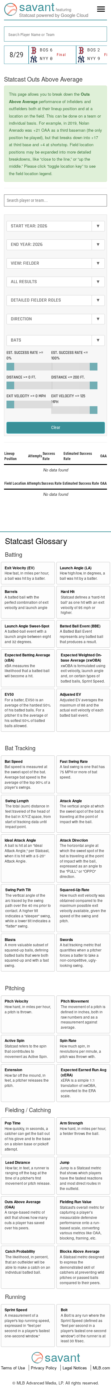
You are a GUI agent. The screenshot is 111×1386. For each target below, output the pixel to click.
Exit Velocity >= (26, 396)
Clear (55, 427)
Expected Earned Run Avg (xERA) (83, 1072)
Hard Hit (68, 591)
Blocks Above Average (80, 1251)
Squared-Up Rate (74, 889)
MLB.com (101, 1368)
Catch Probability (20, 1251)
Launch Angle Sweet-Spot (27, 626)
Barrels (11, 591)
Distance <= (68, 377)
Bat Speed (14, 761)
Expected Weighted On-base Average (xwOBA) (81, 657)
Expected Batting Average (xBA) (27, 657)
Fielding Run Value (76, 1201)
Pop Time (13, 1123)
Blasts (10, 939)
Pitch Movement (75, 1001)
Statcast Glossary (36, 540)
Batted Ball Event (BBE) (80, 626)
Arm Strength (71, 1123)
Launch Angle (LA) (76, 568)
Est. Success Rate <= (69, 355)
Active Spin (14, 1040)
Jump (64, 1162)
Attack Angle (71, 800)
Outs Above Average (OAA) (23, 1204)
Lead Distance (17, 1162)
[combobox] (55, 34)
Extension (13, 1069)
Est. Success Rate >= (24, 355)
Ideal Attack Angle (20, 840)
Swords (66, 939)
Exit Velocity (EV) (20, 568)
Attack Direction (74, 840)
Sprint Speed (16, 1309)
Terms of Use (13, 1368)
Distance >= (21, 377)
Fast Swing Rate (74, 761)
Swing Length (17, 800)
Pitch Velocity (16, 1001)
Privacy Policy (44, 1368)
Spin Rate (68, 1040)
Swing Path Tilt (18, 889)
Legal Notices (75, 1368)
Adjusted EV (70, 694)
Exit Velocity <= (68, 399)
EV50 (9, 694)
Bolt (64, 1309)
